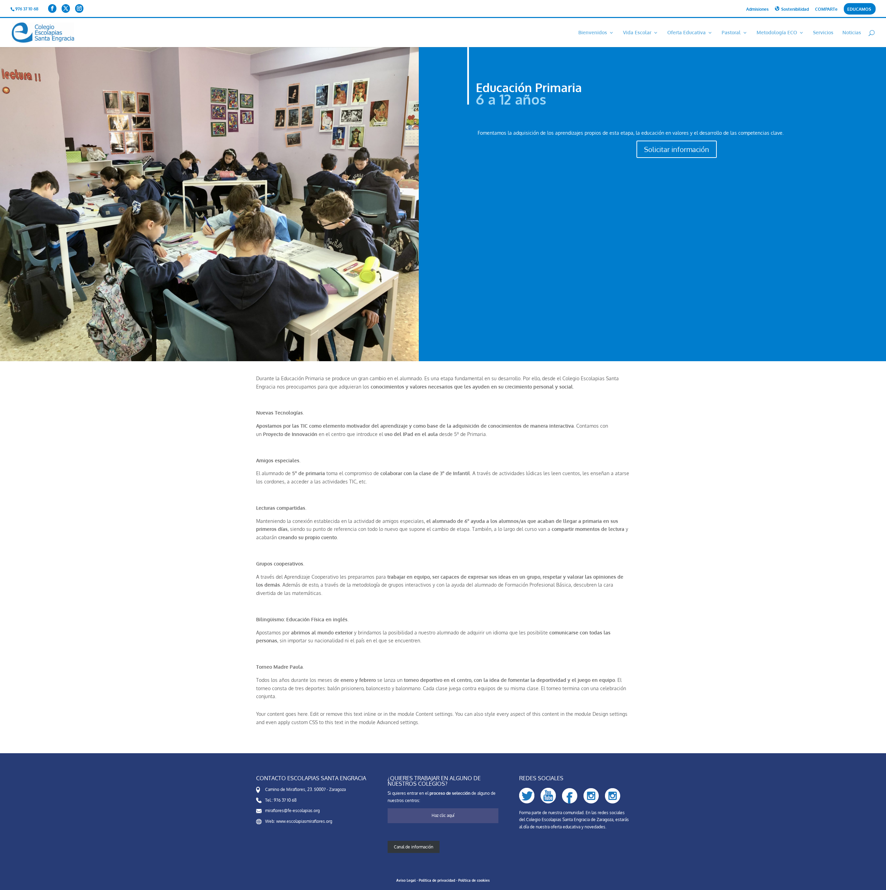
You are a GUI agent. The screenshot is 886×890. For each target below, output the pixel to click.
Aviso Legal (406, 880)
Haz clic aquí (443, 815)
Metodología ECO (777, 32)
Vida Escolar (637, 32)
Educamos (859, 9)
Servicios (823, 32)
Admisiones (757, 9)
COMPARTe (826, 9)
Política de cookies (474, 880)
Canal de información (413, 846)
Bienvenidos (592, 32)
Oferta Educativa (686, 32)
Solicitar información (676, 149)
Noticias (851, 32)
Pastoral (731, 32)
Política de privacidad (437, 880)
